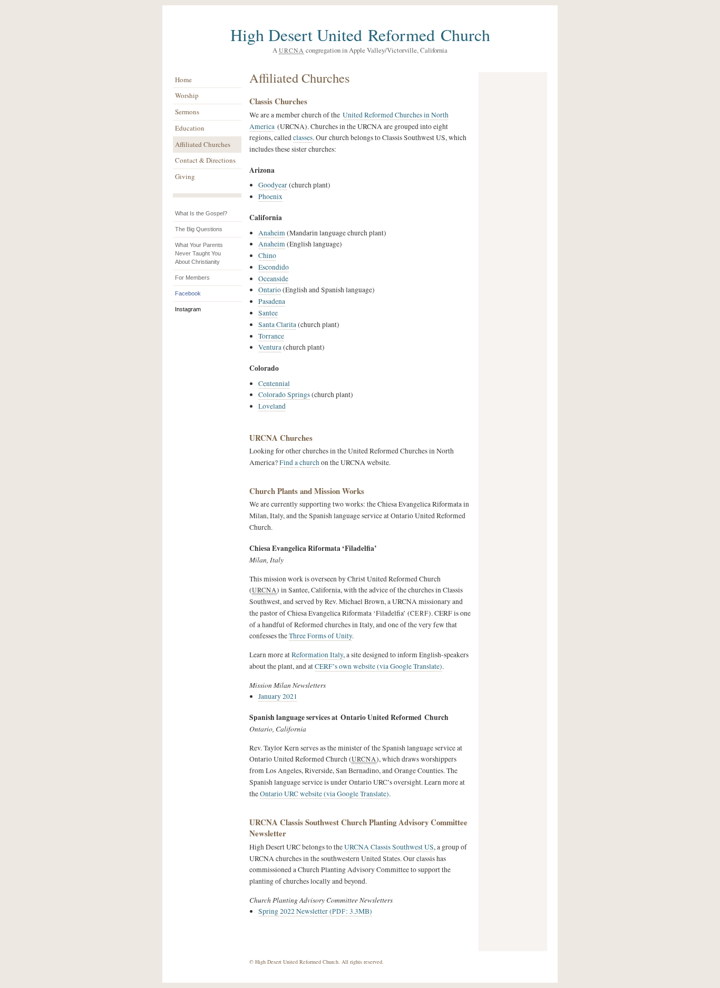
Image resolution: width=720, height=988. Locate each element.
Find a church (299, 462)
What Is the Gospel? (201, 213)
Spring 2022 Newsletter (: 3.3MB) (315, 911)
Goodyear (272, 185)
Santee (268, 313)
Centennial (274, 383)
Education (190, 128)
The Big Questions (198, 229)
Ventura (269, 347)
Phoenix (270, 196)
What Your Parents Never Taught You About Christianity (199, 253)
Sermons (187, 111)
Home (183, 79)
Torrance (271, 336)
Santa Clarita (277, 324)
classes (303, 137)
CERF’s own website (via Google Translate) (378, 666)
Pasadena (271, 301)
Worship (187, 95)
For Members (192, 277)
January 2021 (277, 696)
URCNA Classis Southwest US (389, 847)
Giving (185, 176)
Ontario (269, 289)
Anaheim (271, 233)
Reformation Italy (317, 654)
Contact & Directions (205, 160)
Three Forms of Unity (320, 635)
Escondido (273, 267)
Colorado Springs (284, 394)
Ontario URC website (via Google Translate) (324, 793)
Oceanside (273, 278)
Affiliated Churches (202, 144)
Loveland (272, 406)
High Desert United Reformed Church (360, 34)
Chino (267, 255)
